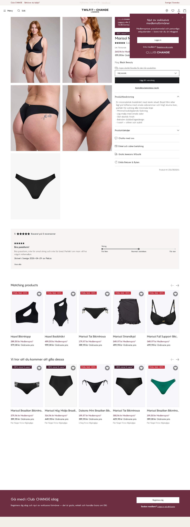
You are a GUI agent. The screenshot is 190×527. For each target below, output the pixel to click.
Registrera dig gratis (165, 47)
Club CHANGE (16, 2)
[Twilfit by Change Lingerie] (95, 10)
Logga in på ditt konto (166, 506)
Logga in (158, 40)
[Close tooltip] (183, 17)
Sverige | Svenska (172, 2)
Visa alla (17, 264)
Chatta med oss (126, 138)
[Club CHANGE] (179, 11)
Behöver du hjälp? (32, 2)
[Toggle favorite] (39, 294)
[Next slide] (177, 285)
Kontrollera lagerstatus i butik (147, 88)
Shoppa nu (103, 2)
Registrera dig (158, 500)
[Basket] (185, 11)
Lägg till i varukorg (147, 80)
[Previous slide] (172, 285)
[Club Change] (173, 11)
